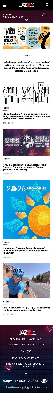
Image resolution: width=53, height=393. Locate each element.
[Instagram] (23, 352)
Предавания (17, 339)
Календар (35, 339)
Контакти (28, 345)
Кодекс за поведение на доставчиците (25, 364)
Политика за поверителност (25, 358)
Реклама (12, 345)
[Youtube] (29, 352)
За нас (42, 345)
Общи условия (26, 366)
